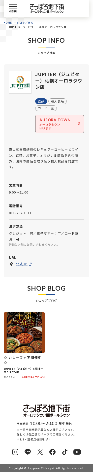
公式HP (22, 264)
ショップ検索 (25, 22)
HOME (8, 22)
